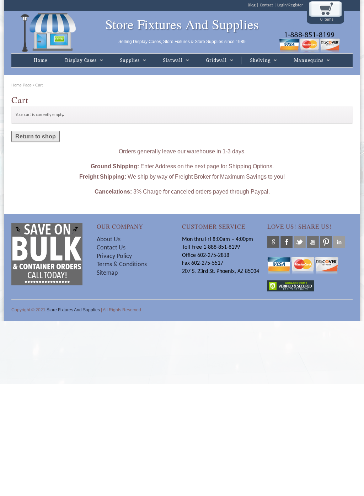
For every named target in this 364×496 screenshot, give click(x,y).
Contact (266, 5)
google (273, 242)
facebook (286, 242)
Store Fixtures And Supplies (182, 24)
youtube (313, 242)
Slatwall (168, 60)
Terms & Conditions (122, 264)
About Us (109, 239)
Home (40, 60)
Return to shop (35, 136)
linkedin (339, 242)
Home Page (21, 85)
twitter (300, 242)
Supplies (125, 60)
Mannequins (304, 60)
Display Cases (76, 60)
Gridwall (212, 60)
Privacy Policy (114, 256)
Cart (39, 85)
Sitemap (107, 273)
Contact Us (111, 247)
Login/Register (290, 5)
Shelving (256, 60)
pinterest (326, 242)
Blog (252, 5)
